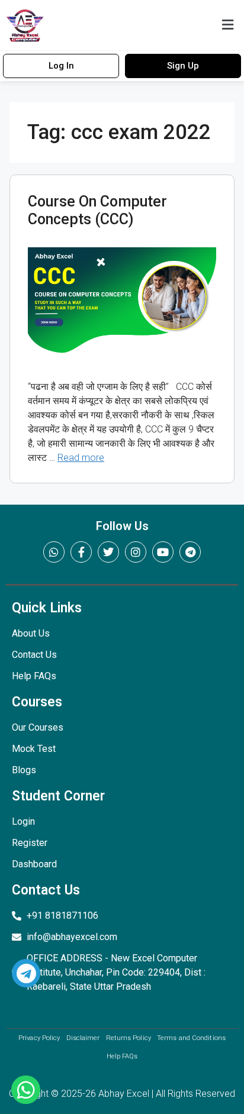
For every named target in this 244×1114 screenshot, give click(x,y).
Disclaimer (83, 1038)
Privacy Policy (39, 1038)
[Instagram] (135, 552)
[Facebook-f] (81, 552)
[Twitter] (108, 552)
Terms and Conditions (191, 1038)
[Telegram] (190, 552)
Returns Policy (128, 1038)
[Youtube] (163, 552)
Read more (80, 457)
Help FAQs (122, 1056)
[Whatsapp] (54, 552)
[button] (228, 25)
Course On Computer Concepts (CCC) (97, 210)
